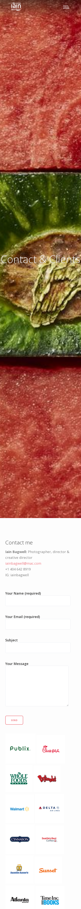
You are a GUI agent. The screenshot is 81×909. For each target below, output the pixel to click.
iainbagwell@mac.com (23, 563)
